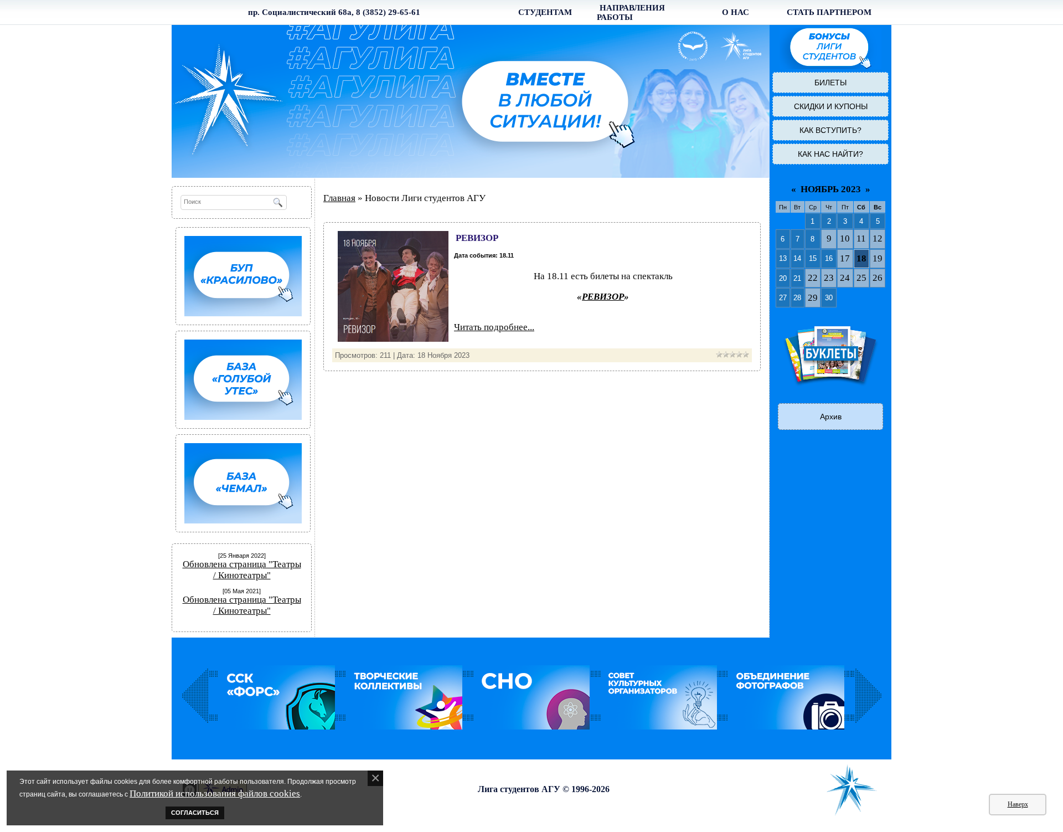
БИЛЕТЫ (830, 82)
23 (829, 278)
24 (845, 278)
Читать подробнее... (494, 327)
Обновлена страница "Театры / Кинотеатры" (242, 570)
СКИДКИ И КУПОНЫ (831, 106)
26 (878, 278)
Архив (831, 416)
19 (878, 258)
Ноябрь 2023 (831, 189)
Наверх (1018, 804)
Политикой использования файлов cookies (215, 793)
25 (861, 278)
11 (861, 238)
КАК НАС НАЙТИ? (830, 154)
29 (813, 297)
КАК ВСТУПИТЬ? (830, 130)
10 (845, 238)
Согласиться (195, 812)
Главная (339, 198)
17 (845, 258)
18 (861, 258)
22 (813, 278)
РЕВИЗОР (477, 238)
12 (878, 238)
